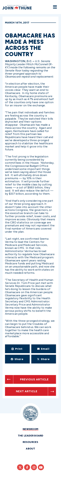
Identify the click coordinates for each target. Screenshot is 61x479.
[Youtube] (41, 467)
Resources (30, 442)
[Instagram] (34, 467)
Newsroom (30, 429)
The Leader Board (30, 435)
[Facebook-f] (27, 467)
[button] (17, 348)
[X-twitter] (20, 467)
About (30, 448)
